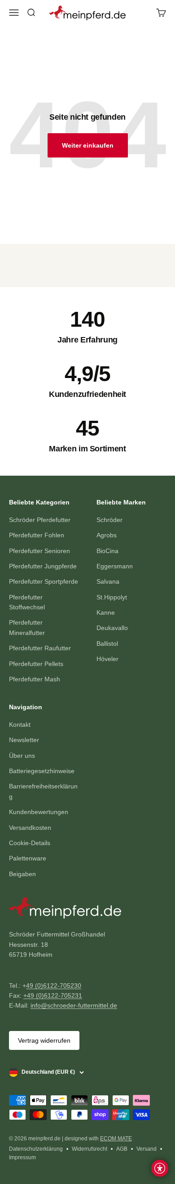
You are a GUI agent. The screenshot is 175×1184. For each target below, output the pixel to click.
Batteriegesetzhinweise (41, 770)
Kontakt (20, 724)
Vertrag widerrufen (44, 1040)
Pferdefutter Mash (34, 679)
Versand (146, 1149)
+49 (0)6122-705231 (52, 995)
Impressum (22, 1157)
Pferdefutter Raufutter (40, 648)
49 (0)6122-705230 (53, 985)
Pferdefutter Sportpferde (43, 581)
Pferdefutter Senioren (39, 550)
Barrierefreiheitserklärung (43, 791)
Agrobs (106, 535)
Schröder (109, 519)
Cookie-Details (29, 842)
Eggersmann (114, 566)
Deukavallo (112, 627)
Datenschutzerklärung (36, 1149)
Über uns (22, 755)
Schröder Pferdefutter (39, 519)
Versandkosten (30, 827)
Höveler (107, 658)
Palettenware (27, 858)
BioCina (107, 550)
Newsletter (24, 739)
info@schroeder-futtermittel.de (74, 1005)
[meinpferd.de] (87, 909)
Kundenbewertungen (38, 811)
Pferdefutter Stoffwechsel (27, 602)
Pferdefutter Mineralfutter (27, 627)
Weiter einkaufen (88, 145)
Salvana (107, 581)
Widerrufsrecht (89, 1149)
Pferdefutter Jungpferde (43, 566)
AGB (121, 1149)
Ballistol (107, 643)
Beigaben (22, 874)
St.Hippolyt (111, 597)
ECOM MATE (116, 1138)
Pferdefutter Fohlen (36, 535)
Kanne (105, 612)
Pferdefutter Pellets (36, 663)
